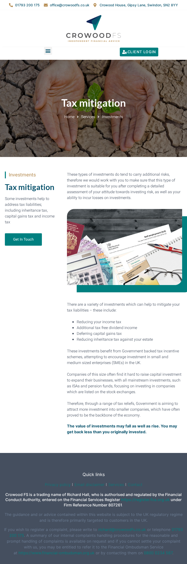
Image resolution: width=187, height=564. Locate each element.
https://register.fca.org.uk (145, 499)
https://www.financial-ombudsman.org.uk (56, 552)
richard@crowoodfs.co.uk (122, 529)
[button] (48, 51)
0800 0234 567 (158, 552)
